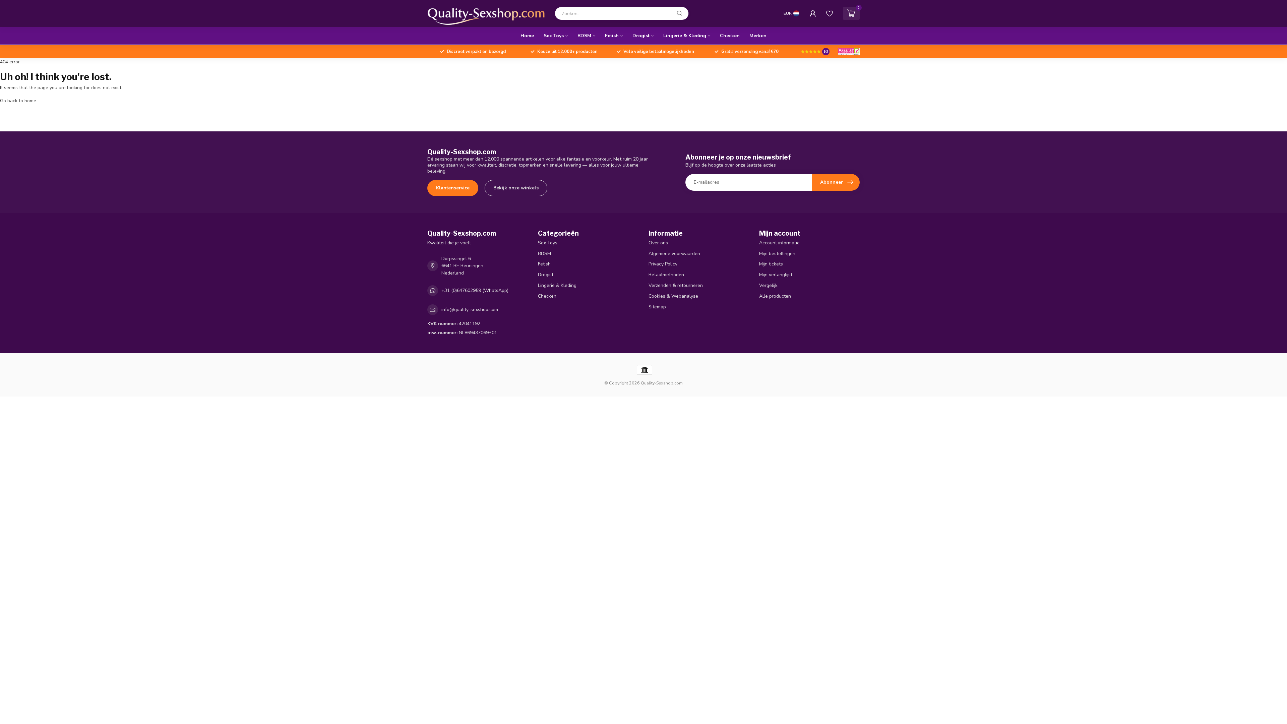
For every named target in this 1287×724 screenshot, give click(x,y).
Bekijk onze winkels (516, 188)
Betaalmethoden (666, 275)
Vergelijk (768, 285)
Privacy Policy (663, 264)
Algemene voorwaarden (674, 253)
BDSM (584, 36)
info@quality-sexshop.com (469, 309)
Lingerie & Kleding (684, 36)
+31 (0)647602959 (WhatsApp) (474, 290)
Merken (758, 36)
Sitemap (657, 307)
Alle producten (775, 296)
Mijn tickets (771, 264)
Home (527, 36)
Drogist (641, 36)
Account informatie (779, 243)
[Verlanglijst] (829, 13)
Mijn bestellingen (777, 253)
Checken (730, 36)
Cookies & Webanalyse (673, 296)
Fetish (612, 36)
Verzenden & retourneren (676, 285)
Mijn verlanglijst (775, 275)
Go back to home (18, 101)
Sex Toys (554, 36)
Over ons (658, 243)
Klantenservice (453, 188)
